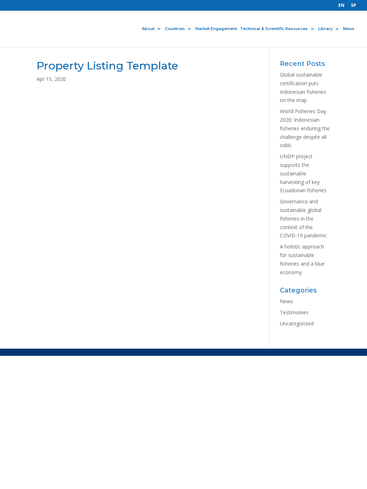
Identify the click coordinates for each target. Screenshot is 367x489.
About (148, 29)
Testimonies (294, 312)
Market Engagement (216, 29)
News (348, 29)
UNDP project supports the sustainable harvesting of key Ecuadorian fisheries (303, 173)
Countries (175, 29)
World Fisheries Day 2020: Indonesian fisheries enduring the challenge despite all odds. (305, 128)
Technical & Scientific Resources (274, 29)
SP (353, 5)
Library (325, 29)
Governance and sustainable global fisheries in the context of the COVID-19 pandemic (303, 218)
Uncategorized (297, 323)
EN (341, 5)
